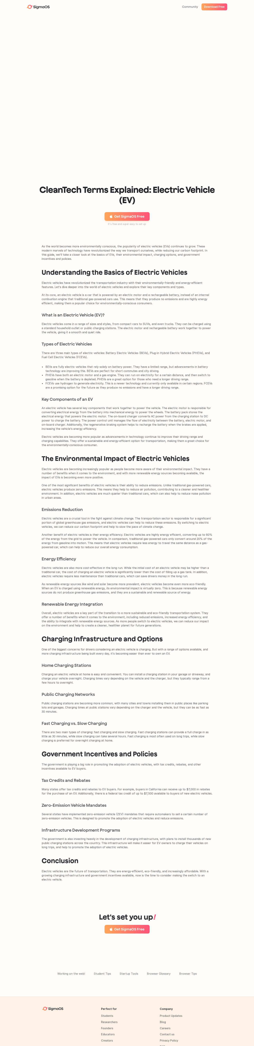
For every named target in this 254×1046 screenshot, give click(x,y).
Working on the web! (71, 973)
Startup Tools (129, 973)
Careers (165, 1028)
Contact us (167, 1034)
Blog (163, 1022)
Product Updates (171, 1015)
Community (190, 6)
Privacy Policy (169, 1040)
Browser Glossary (159, 973)
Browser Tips (188, 973)
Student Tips (102, 973)
